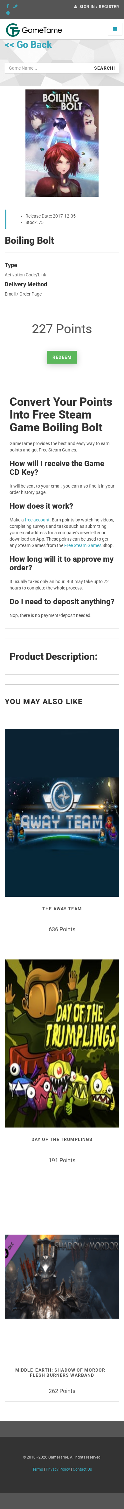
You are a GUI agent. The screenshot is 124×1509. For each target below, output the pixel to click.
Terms (37, 1469)
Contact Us (82, 1469)
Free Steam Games (82, 545)
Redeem (62, 357)
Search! (104, 68)
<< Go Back (28, 44)
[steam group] (15, 6)
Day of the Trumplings (62, 1139)
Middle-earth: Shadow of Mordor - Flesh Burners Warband (62, 1372)
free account (37, 519)
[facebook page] (7, 6)
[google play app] (8, 12)
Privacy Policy (58, 1469)
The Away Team (62, 908)
